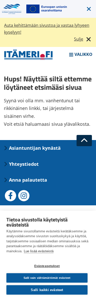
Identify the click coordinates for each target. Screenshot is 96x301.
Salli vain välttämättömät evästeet (47, 277)
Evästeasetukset (47, 266)
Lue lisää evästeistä (39, 251)
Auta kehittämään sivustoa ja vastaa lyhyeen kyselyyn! (46, 28)
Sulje (78, 39)
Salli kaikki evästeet (47, 290)
